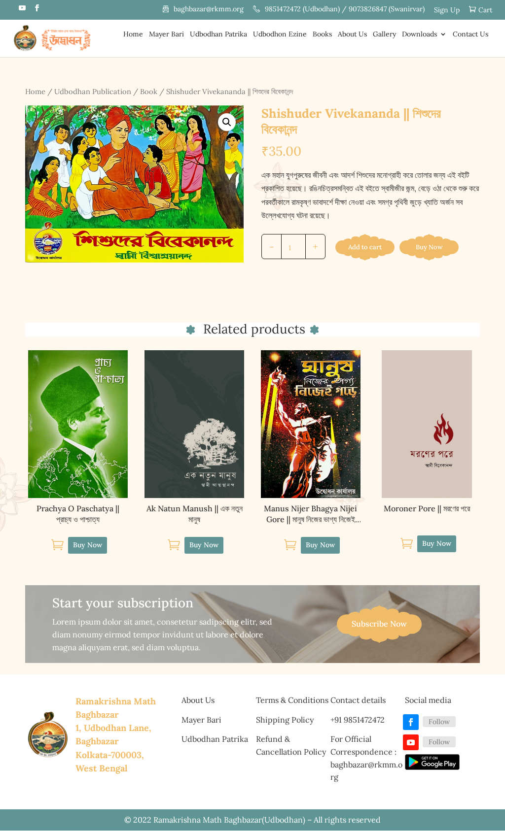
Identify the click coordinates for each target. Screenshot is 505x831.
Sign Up (447, 10)
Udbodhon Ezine (280, 34)
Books (322, 34)
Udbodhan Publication (92, 91)
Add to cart (365, 247)
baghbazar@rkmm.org (209, 9)
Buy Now (429, 247)
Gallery (384, 34)
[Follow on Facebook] (411, 722)
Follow (439, 721)
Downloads (419, 34)
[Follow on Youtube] (411, 742)
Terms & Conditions (292, 700)
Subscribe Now (379, 624)
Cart (485, 10)
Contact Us (470, 34)
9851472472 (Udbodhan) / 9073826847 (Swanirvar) (345, 9)
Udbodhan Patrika (218, 34)
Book (148, 91)
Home (133, 34)
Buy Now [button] (87, 544)
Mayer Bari (166, 34)
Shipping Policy (285, 720)
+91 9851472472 (357, 720)
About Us (352, 34)
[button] (227, 122)
